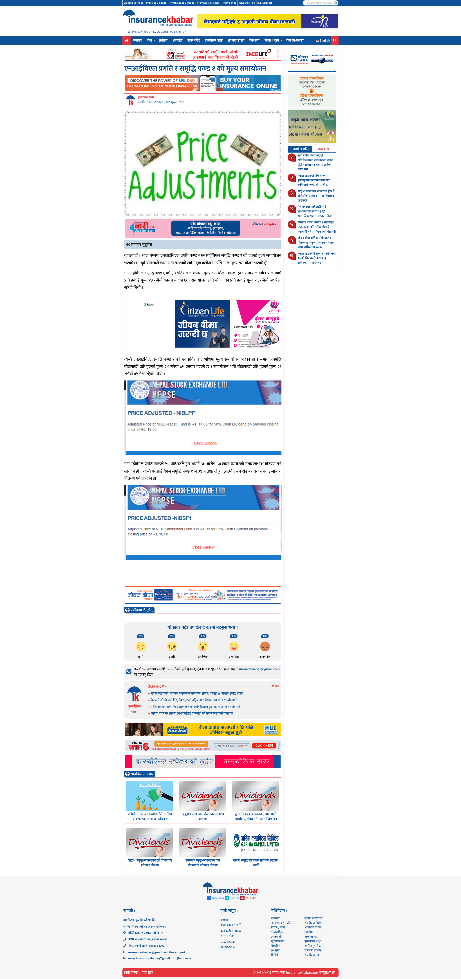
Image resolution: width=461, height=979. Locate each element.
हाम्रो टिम (147, 973)
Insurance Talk (247, 3)
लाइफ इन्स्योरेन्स (314, 918)
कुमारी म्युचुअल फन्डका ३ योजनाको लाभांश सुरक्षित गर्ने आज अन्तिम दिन (256, 817)
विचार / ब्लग (272, 40)
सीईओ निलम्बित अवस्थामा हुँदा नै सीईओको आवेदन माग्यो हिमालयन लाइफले (316, 196)
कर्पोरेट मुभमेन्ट (313, 945)
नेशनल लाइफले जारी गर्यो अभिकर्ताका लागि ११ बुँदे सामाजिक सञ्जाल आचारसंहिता (315, 211)
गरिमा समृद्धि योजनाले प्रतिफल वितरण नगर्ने (255, 863)
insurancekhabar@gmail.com (258, 669)
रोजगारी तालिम (313, 950)
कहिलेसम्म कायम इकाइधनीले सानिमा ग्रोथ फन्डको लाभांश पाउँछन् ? (150, 817)
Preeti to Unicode (156, 3)
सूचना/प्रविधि (278, 941)
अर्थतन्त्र (163, 40)
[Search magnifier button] (335, 2)
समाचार (137, 40)
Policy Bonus (229, 3)
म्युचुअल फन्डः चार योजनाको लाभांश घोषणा (203, 817)
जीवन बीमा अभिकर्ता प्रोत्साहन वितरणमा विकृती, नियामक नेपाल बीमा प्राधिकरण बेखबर (316, 242)
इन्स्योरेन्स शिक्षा (214, 40)
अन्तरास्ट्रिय (277, 932)
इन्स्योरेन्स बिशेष (313, 923)
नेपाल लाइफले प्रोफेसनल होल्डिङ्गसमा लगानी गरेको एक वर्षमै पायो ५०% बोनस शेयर (314, 180)
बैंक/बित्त (254, 40)
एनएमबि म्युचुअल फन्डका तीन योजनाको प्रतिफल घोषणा (202, 863)
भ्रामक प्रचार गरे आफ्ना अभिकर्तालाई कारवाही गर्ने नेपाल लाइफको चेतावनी (192, 713)
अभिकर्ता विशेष (236, 40)
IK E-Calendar (264, 3)
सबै (276, 686)
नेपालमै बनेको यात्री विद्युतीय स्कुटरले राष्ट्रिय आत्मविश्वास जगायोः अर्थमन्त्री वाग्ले (194, 700)
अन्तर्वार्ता (177, 40)
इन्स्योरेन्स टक (312, 955)
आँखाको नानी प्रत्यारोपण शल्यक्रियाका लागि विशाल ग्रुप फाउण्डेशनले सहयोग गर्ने (195, 707)
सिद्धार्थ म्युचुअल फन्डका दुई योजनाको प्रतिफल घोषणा (150, 863)
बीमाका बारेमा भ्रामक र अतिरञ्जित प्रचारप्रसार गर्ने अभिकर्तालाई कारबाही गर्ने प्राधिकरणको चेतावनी (317, 227)
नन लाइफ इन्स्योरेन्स (282, 923)
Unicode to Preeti (134, 3)
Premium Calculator (208, 3)
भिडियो (275, 955)
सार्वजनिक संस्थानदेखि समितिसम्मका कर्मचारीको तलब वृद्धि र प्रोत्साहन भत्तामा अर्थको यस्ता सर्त (315, 162)
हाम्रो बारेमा (131, 973)
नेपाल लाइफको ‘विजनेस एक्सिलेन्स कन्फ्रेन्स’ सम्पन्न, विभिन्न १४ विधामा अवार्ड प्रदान (197, 693)
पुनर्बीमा (309, 932)
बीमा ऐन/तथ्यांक (295, 40)
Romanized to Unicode (181, 3)
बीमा (149, 40)
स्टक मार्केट (193, 40)
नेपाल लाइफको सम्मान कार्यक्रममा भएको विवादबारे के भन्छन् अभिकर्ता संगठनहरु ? (317, 258)
